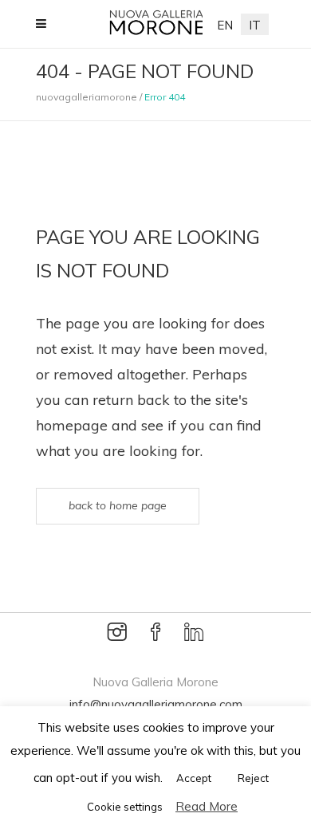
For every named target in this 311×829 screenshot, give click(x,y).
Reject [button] (253, 778)
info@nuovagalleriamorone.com (155, 704)
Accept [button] (193, 778)
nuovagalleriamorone (86, 97)
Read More (206, 806)
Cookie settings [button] (125, 806)
